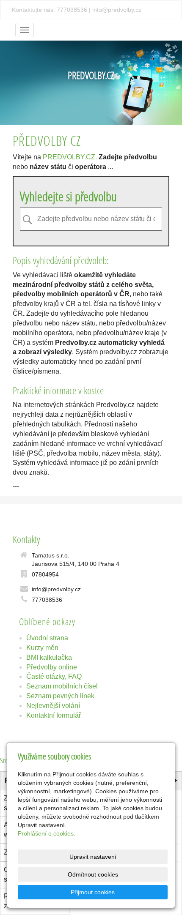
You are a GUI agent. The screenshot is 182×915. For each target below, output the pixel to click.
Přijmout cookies (93, 892)
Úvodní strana (47, 638)
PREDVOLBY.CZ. (70, 157)
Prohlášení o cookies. (46, 833)
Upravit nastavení (92, 856)
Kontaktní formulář (53, 715)
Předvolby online (51, 667)
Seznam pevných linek (60, 695)
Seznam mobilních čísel (62, 686)
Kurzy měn (42, 647)
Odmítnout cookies (93, 874)
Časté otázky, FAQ (54, 676)
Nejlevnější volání (53, 705)
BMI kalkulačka (49, 657)
